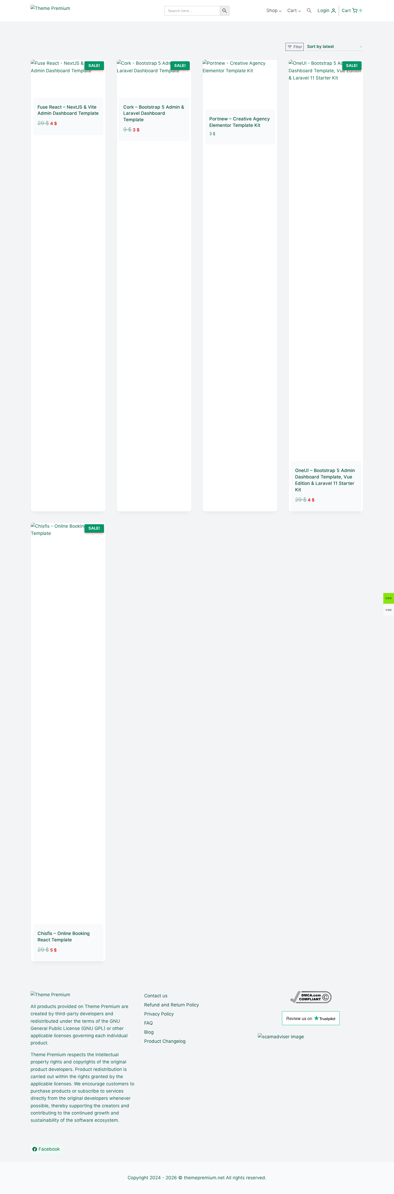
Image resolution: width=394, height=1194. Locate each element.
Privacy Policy (159, 1014)
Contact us (156, 995)
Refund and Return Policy (171, 1004)
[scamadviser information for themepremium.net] (310, 1036)
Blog (149, 1032)
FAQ (148, 1023)
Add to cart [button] (62, 138)
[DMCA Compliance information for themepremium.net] (310, 997)
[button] (309, 10)
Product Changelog (164, 1041)
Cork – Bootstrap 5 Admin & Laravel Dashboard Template (153, 113)
